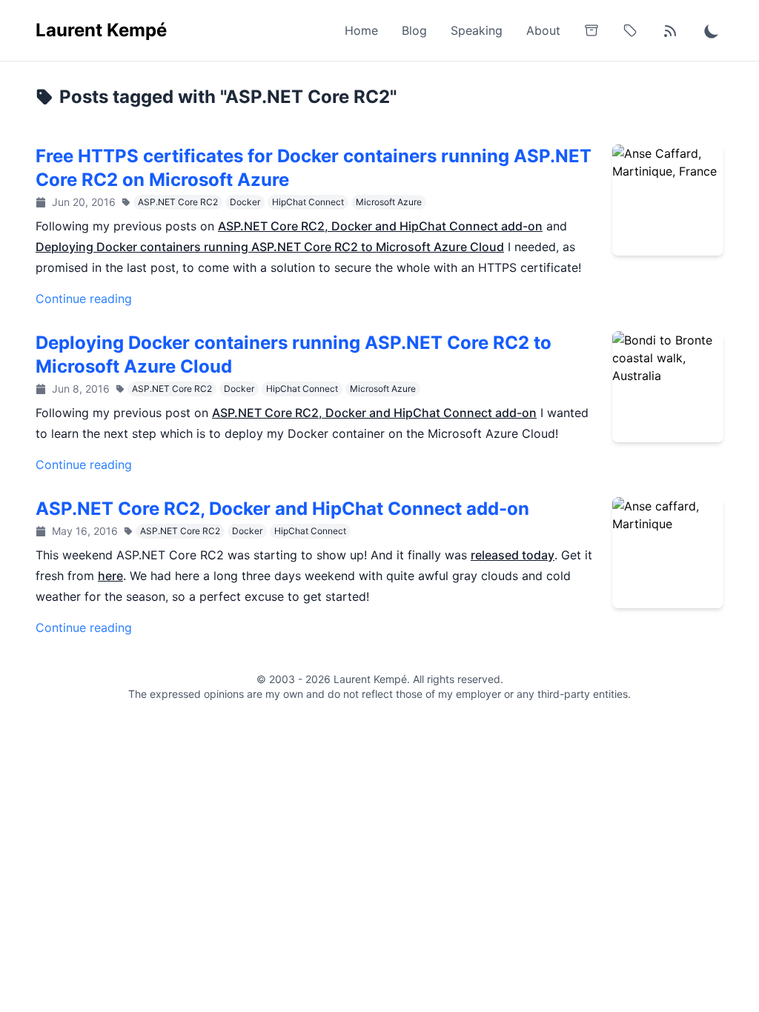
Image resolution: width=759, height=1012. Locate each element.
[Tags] (630, 30)
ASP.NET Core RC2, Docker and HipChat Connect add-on (380, 226)
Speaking (477, 30)
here (110, 575)
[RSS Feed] (670, 30)
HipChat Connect (308, 201)
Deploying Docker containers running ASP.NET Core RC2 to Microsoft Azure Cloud (270, 246)
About (543, 30)
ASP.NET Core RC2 (178, 201)
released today (512, 554)
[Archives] (591, 30)
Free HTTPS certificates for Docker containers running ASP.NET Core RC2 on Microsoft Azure (313, 167)
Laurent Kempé (101, 30)
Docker (245, 201)
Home (361, 30)
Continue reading (84, 298)
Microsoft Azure (389, 201)
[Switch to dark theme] (711, 30)
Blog (414, 30)
